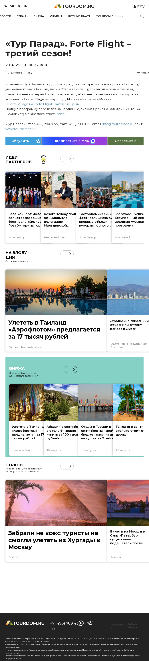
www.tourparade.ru (20, 129)
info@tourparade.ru (117, 124)
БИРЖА (39, 16)
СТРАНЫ (22, 16)
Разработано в (124, 626)
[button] (63, 158)
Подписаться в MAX (71, 141)
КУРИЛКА (56, 16)
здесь (62, 114)
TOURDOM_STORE (108, 16)
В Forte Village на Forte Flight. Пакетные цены (42, 104)
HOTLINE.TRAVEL (79, 16)
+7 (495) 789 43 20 (64, 626)
